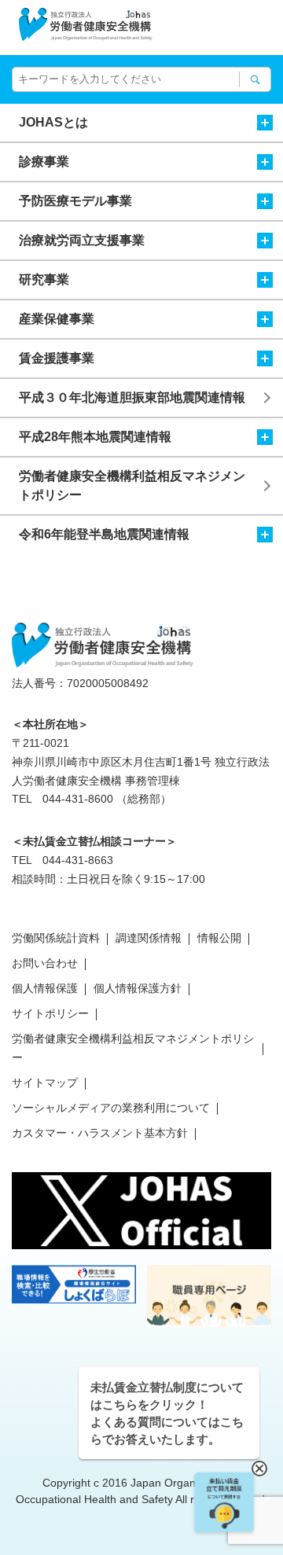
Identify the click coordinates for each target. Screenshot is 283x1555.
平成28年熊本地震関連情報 (95, 436)
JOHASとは (53, 122)
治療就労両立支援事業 (82, 240)
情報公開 (219, 938)
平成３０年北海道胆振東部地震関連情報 (132, 397)
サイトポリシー (50, 1013)
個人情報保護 (45, 988)
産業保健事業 (56, 318)
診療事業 (44, 161)
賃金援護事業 (56, 358)
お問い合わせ (45, 963)
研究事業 (44, 279)
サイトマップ (45, 1082)
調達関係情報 (149, 938)
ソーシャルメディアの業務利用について (111, 1107)
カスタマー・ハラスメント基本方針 (100, 1133)
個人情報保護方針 (138, 988)
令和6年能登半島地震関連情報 (104, 534)
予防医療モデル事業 (75, 201)
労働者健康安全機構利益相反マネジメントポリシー (132, 485)
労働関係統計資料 (56, 938)
